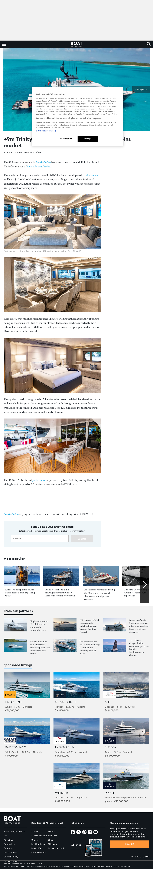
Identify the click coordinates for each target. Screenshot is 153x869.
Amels (8, 706)
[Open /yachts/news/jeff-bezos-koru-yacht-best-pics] (22, 576)
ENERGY (110, 747)
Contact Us (9, 844)
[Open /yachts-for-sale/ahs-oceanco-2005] (126, 685)
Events (51, 831)
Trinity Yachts (90, 175)
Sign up (129, 844)
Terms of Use (10, 852)
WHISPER (61, 793)
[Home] (76, 44)
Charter (35, 840)
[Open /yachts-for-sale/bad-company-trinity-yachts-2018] (27, 731)
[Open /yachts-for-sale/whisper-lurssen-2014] (76, 776)
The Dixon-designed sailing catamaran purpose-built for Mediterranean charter (139, 647)
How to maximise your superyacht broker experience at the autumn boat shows (40, 647)
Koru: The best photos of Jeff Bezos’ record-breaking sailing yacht (20, 592)
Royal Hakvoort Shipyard (118, 797)
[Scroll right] (144, 584)
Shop (50, 840)
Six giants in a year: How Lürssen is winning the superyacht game (39, 626)
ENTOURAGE (14, 702)
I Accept (87, 139)
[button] (141, 89)
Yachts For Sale (39, 836)
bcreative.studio (56, 848)
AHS (107, 702)
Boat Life (36, 848)
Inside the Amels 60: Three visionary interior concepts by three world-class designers (139, 625)
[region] (77, 117)
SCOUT (109, 793)
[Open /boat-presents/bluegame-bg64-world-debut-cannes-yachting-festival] (64, 624)
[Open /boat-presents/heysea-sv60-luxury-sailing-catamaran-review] (114, 645)
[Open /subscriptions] (91, 848)
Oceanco (109, 706)
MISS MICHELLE (66, 702)
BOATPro (52, 836)
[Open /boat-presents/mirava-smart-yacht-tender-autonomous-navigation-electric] (64, 645)
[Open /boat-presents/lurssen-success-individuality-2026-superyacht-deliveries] (15, 624)
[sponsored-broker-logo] (10, 697)
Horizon (59, 706)
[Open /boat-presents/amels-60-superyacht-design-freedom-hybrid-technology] (114, 624)
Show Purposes (65, 139)
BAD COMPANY (15, 747)
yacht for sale (39, 480)
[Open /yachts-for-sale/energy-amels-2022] (126, 731)
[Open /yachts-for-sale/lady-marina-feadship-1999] (76, 731)
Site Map (52, 844)
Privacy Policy (11, 861)
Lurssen (59, 797)
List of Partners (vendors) (46, 131)
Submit (82, 539)
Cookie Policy (11, 857)
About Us (8, 840)
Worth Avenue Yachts (39, 166)
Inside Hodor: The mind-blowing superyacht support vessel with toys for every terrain (60, 592)
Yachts (34, 831)
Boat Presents (38, 852)
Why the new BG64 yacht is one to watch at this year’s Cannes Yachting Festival (89, 625)
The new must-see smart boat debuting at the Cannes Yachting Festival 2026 (89, 647)
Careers (8, 848)
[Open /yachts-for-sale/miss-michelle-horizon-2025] (76, 685)
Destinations (38, 844)
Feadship (60, 752)
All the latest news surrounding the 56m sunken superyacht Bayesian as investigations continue (99, 594)
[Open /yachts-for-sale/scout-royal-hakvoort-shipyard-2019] (126, 776)
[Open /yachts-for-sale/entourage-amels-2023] (27, 685)
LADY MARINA (65, 747)
